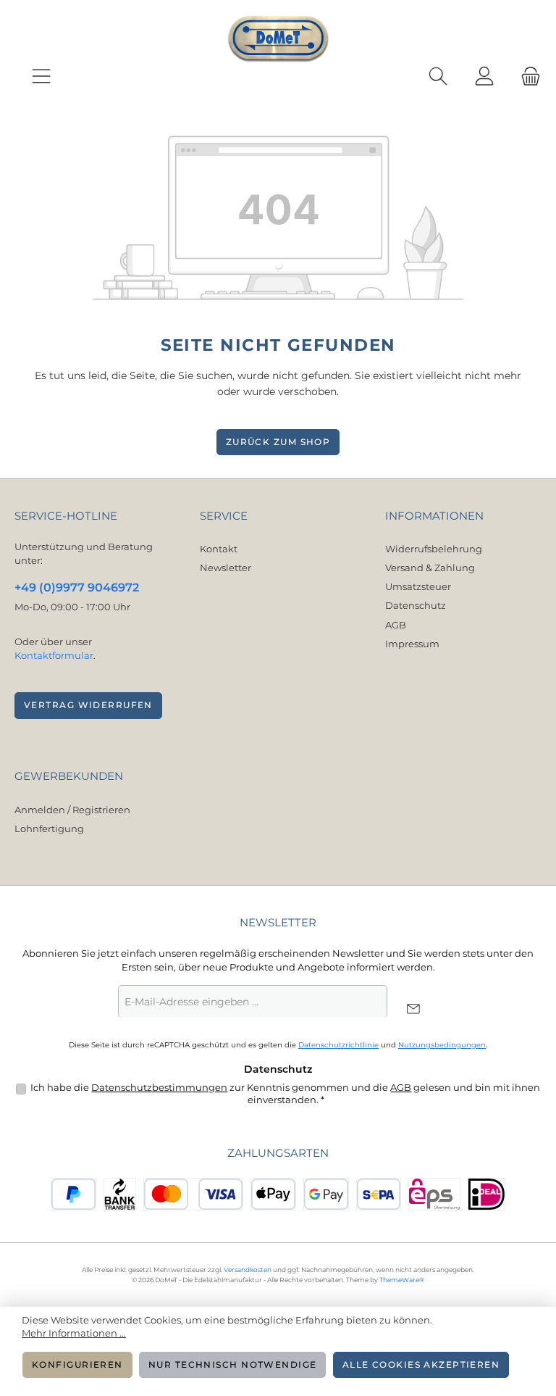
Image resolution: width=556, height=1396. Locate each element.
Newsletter (225, 567)
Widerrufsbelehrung (433, 549)
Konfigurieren (77, 1365)
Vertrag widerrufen (88, 705)
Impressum (412, 644)
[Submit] (412, 1009)
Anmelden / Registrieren (72, 810)
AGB (395, 625)
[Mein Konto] (484, 77)
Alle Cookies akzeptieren (421, 1365)
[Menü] (41, 77)
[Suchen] (438, 77)
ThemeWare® (401, 1280)
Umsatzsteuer (418, 586)
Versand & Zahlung (430, 567)
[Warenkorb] (526, 77)
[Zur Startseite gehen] (278, 39)
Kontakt (218, 549)
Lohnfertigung (49, 828)
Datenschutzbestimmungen (159, 1087)
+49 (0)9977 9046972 (76, 587)
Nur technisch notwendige (232, 1365)
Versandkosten (247, 1270)
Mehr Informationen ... (74, 1333)
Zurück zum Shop (278, 442)
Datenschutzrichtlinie (338, 1045)
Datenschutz (415, 605)
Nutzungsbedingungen (442, 1045)
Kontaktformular (53, 655)
